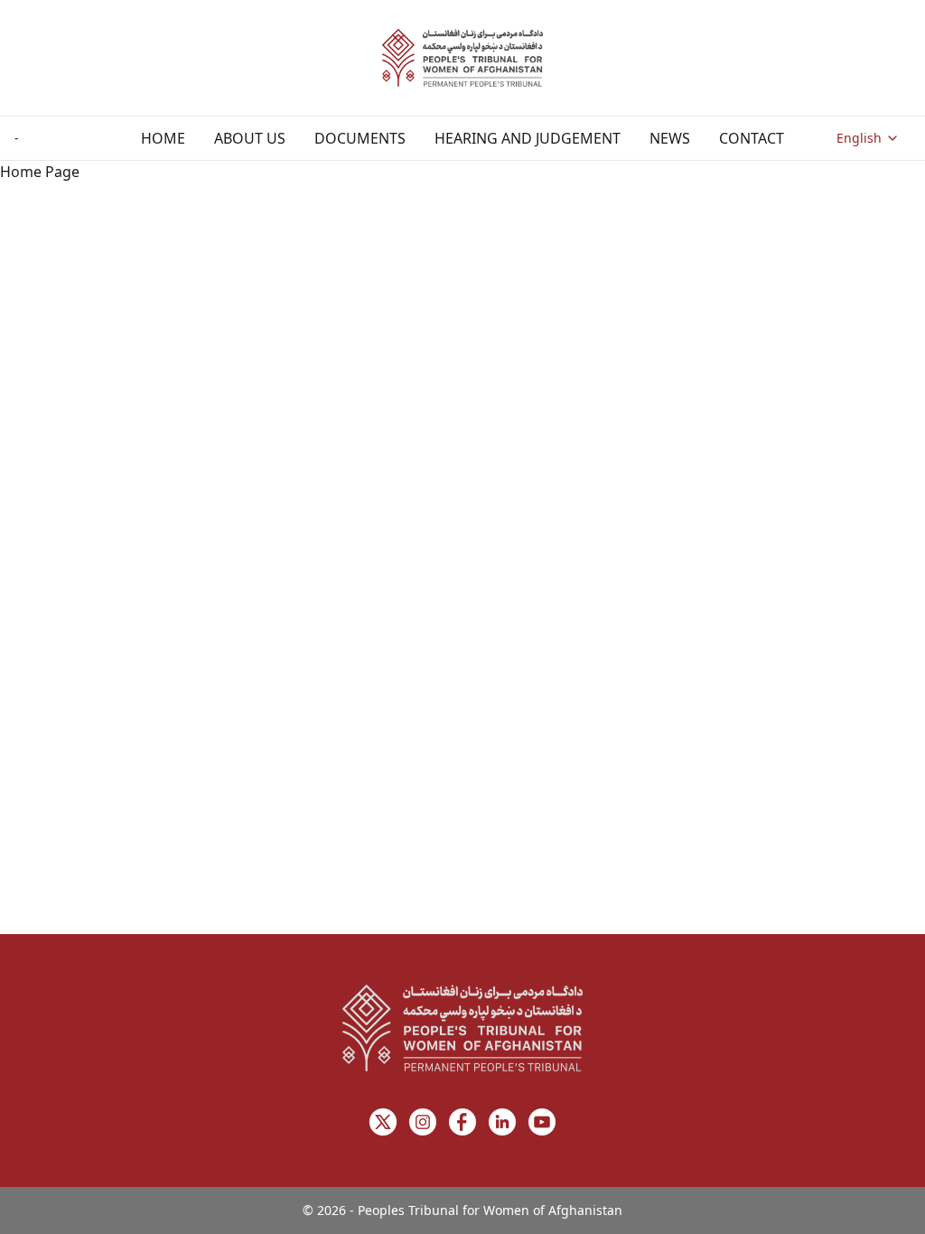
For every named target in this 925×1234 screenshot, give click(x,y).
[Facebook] (462, 1122)
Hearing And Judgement (527, 138)
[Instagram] (422, 1122)
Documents (360, 138)
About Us (249, 138)
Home (163, 138)
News (669, 138)
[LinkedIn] (502, 1122)
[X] (383, 1122)
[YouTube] (542, 1122)
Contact (751, 138)
